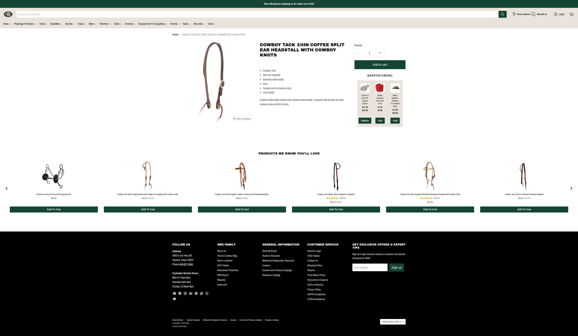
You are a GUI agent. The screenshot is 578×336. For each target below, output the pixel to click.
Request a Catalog (271, 275)
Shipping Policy (314, 265)
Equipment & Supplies (151, 23)
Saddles (55, 23)
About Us (221, 251)
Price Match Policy (316, 275)
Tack (42, 23)
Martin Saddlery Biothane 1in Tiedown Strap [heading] (395, 101)
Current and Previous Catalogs (277, 270)
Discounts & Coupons (317, 279)
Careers (266, 265)
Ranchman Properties (227, 270)
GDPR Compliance (316, 294)
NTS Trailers (223, 265)
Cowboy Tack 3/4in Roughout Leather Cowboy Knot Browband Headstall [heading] (242, 194)
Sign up (397, 267)
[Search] (503, 14)
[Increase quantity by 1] (380, 52)
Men (92, 23)
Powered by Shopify (179, 326)
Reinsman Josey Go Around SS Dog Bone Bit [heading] (54, 194)
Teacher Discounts (271, 255)
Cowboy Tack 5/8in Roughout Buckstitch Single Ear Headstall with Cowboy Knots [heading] (147, 194)
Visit (211, 23)
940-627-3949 (186, 264)
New (6, 23)
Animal (129, 23)
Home (174, 23)
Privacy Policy (314, 289)
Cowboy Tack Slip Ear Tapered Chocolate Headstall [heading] (524, 194)
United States (391, 321)
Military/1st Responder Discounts (278, 260)
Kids (117, 23)
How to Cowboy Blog (227, 255)
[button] (560, 14)
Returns (311, 270)
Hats (81, 23)
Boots (69, 23)
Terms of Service (315, 284)
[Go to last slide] (7, 188)
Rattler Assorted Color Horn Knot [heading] (380, 99)
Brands (198, 23)
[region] (380, 105)
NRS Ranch (222, 275)
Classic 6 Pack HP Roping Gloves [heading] (364, 99)
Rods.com (222, 284)
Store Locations (224, 260)
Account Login (314, 251)
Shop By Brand (269, 251)
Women (104, 23)
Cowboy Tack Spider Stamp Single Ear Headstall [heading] (336, 194)
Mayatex (221, 279)
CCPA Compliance (316, 299)
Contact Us (312, 260)
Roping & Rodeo (24, 23)
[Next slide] (571, 188)
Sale (186, 23)
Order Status (313, 255)
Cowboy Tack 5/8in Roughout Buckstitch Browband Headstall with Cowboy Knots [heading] (430, 194)
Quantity (358, 45)
